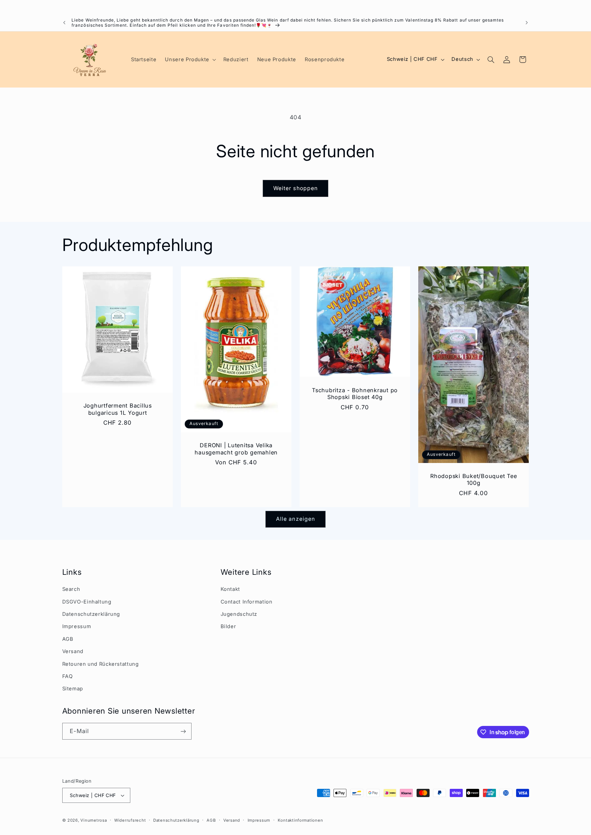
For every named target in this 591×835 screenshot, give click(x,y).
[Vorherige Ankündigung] (64, 22)
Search (71, 589)
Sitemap (72, 689)
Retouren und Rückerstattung (100, 664)
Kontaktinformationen (300, 820)
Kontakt (230, 589)
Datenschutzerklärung (91, 614)
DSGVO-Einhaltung (86, 602)
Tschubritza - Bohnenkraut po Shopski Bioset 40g (355, 393)
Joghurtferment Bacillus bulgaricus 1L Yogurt (117, 409)
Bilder (228, 626)
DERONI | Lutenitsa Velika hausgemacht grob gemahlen (236, 448)
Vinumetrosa (93, 820)
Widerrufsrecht (130, 820)
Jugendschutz (239, 614)
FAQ (67, 676)
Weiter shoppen (295, 188)
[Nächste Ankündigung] (526, 22)
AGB (68, 639)
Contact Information (247, 602)
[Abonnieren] (183, 731)
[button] (190, 59)
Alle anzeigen (295, 519)
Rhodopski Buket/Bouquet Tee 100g (473, 479)
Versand (72, 651)
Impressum (76, 626)
